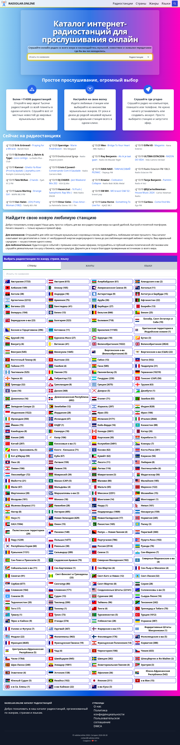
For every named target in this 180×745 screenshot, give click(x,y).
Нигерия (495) (62, 511)
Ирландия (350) (20, 418)
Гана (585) (103, 366)
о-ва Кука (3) (105, 686)
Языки (166, 3)
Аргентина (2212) (21, 300)
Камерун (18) (61, 431)
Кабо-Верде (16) (107, 425)
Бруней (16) (17, 337)
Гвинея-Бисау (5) (107, 372)
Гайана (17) (17, 366)
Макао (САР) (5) (63, 480)
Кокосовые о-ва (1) (65, 443)
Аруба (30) (103, 300)
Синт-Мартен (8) (107, 583)
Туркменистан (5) (108, 614)
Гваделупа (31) (149, 366)
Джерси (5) (104, 390)
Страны (141, 3)
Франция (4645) (20, 642)
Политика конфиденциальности (109, 712)
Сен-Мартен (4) (106, 568)
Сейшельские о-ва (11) (24, 568)
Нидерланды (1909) (109, 511)
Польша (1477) (62, 539)
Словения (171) (62, 589)
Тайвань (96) (105, 602)
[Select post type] (138, 57)
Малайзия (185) (150, 480)
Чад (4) (58, 650)
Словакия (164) (19, 589)
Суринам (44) (105, 596)
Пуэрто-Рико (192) (151, 539)
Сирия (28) (147, 583)
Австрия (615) (62, 281)
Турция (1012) (148, 614)
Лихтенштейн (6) (151, 468)
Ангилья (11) (148, 287)
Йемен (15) (17, 425)
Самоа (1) (103, 552)
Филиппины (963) (64, 636)
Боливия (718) (106, 320)
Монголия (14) (106, 499)
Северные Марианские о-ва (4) (158, 560)
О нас (97, 706)
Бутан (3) (146, 337)
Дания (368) (61, 390)
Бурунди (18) (105, 337)
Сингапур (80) (62, 583)
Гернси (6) (16, 378)
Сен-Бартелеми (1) (65, 568)
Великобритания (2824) (154, 344)
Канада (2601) (105, 431)
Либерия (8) (148, 462)
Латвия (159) (61, 462)
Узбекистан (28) (107, 620)
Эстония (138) (62, 672)
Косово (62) (104, 449)
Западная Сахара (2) (22, 406)
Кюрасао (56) (148, 456)
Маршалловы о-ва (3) (66, 493)
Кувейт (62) (104, 456)
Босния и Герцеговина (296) (27, 329)
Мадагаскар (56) (150, 474)
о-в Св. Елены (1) (20, 686)
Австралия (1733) (21, 281)
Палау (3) (146, 524)
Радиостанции (123, 3)
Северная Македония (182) (113, 560)
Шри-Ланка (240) (20, 664)
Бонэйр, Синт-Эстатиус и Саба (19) (158, 320)
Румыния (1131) (20, 552)
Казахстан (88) (149, 425)
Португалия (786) (107, 539)
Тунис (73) (60, 614)
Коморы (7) (147, 443)
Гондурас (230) (106, 378)
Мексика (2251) (106, 493)
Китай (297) (17, 443)
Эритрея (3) (147, 664)
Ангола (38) (17, 293)
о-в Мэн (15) (147, 680)
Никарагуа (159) (150, 511)
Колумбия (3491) (107, 443)
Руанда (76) (147, 546)
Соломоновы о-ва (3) (153, 589)
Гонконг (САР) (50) (151, 378)
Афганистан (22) (150, 300)
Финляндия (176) (107, 636)
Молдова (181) (19, 499)
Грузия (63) (147, 384)
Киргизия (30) (106, 437)
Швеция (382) (105, 658)
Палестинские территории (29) (28, 532)
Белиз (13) (60, 312)
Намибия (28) (62, 505)
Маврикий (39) (63, 474)
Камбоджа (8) (19, 431)
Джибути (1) (148, 390)
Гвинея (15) (60, 372)
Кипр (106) (60, 437)
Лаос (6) (15, 462)
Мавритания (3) (107, 474)
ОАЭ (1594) (17, 524)
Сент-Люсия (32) (150, 575)
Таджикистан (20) (21, 602)
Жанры (154, 3)
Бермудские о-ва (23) (23, 320)
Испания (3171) (106, 418)
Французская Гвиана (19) (69, 642)
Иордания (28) (62, 412)
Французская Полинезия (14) (114, 642)
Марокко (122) (149, 487)
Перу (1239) (17, 539)
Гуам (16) (16, 390)
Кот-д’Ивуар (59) (20, 456)
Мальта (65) (104, 487)
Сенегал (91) (18, 575)
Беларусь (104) (19, 312)
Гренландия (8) (63, 384)
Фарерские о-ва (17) (109, 628)
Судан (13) (60, 596)
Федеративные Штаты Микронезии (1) (157, 629)
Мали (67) (16, 487)
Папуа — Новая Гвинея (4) (112, 532)
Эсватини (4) (18, 672)
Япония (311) (105, 680)
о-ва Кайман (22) (64, 686)
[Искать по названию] (90, 57)
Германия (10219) (151, 372)
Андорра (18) (61, 293)
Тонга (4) (102, 608)
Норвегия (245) (149, 517)
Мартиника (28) (20, 493)
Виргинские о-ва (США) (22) (157, 351)
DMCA (98, 726)
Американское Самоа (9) (112, 287)
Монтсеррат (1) (149, 499)
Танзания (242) (149, 602)
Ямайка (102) (61, 680)
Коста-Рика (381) (150, 449)
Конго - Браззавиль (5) (24, 449)
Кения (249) (17, 437)
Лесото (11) (104, 462)
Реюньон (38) (61, 546)
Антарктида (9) (106, 293)
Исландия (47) (62, 418)
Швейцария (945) (64, 658)
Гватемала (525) (20, 372)
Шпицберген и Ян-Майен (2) (157, 658)
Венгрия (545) (19, 351)
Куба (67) (59, 456)
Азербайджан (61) (108, 281)
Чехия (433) (147, 650)
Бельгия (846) (105, 312)
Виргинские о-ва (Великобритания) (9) (114, 352)
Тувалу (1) (16, 614)
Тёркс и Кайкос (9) (21, 620)
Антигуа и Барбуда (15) (154, 293)
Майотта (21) (18, 480)
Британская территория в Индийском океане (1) (157, 330)
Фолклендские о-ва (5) (154, 636)
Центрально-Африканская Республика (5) (27, 650)
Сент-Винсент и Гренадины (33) (71, 576)
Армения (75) (61, 300)
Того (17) (16, 608)
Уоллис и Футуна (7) (22, 628)
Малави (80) (105, 480)
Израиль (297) (106, 406)
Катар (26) (146, 431)
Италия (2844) (149, 418)
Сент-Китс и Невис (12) (111, 575)
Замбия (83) (148, 398)
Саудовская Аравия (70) (68, 560)
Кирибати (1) (148, 437)
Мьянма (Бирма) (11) (23, 505)
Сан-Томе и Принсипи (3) (25, 560)
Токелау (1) (60, 608)
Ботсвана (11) (62, 329)
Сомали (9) (17, 596)
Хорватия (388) (149, 642)
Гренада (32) (18, 384)
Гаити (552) (147, 359)
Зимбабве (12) (62, 406)
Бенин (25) (147, 312)
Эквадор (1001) (62, 664)
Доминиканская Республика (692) (71, 398)
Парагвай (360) (149, 532)
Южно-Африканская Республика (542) (158, 672)
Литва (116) (104, 468)
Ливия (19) (60, 468)
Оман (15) (60, 524)
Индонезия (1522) (21, 412)
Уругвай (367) (62, 628)
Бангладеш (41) (63, 306)
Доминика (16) (19, 398)
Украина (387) (149, 620)
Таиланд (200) (62, 602)
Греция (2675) (105, 384)
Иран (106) (147, 412)
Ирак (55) (103, 412)
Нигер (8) (16, 511)
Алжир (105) (61, 287)
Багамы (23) (18, 306)
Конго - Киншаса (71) (66, 449)
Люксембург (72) (20, 474)
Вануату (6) (17, 344)
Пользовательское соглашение (107, 720)
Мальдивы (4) (62, 487)
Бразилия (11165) (107, 329)
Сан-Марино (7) (150, 552)
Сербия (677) (18, 583)
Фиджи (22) (17, 636)
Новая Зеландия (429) (66, 517)
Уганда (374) (61, 620)
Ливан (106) (17, 468)
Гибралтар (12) (62, 378)
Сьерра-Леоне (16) (151, 596)
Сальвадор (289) (63, 552)
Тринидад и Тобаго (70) (154, 608)
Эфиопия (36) (105, 672)
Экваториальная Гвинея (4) (114, 664)
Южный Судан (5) (21, 680)
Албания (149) (19, 287)
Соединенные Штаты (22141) (114, 589)
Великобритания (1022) (111, 344)
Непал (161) (147, 505)
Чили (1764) (17, 658)
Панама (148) (61, 532)
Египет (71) (104, 398)
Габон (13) (103, 359)
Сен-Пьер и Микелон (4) (154, 568)
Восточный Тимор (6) (23, 359)
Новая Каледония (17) (110, 517)
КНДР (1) (59, 425)
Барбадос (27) (105, 306)
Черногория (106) (108, 650)
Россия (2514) (105, 546)
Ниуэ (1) (15, 517)
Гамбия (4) (60, 366)
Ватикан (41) (61, 344)
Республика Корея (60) (24, 546)
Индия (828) (148, 406)
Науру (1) (103, 505)
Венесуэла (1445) (63, 351)
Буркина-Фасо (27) (65, 337)
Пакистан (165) (106, 524)
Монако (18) (61, 499)
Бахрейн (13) (148, 306)
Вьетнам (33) (61, 359)
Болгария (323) (62, 320)
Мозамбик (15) (149, 493)
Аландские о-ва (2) (152, 281)
